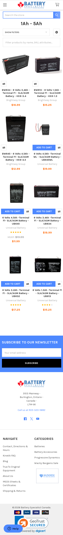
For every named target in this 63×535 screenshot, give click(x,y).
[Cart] (58, 5)
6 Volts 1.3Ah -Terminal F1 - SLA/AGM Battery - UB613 (47, 293)
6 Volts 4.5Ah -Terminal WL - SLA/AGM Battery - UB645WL (47, 156)
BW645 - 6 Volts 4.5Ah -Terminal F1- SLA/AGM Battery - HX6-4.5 (16, 156)
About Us (8, 476)
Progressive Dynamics (47, 457)
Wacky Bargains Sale (46, 463)
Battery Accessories (45, 451)
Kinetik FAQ (9, 455)
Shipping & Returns (14, 490)
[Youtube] (37, 419)
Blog (5, 461)
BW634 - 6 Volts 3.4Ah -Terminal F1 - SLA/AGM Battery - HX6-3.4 (16, 93)
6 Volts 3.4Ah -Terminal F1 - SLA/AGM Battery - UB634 (47, 220)
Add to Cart (44, 147)
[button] (56, 32)
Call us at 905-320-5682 (31, 410)
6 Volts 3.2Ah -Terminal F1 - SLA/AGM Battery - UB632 (15, 293)
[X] (31, 419)
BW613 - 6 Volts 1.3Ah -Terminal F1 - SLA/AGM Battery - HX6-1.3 (47, 93)
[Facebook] (25, 419)
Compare (4, 84)
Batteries (39, 446)
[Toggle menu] (5, 5)
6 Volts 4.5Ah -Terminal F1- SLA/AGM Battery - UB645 (15, 220)
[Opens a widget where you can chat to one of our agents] (13, 529)
